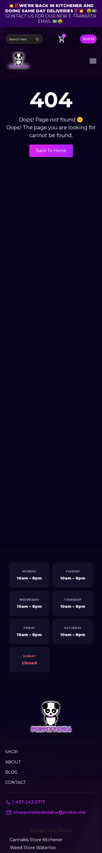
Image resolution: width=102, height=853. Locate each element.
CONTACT (15, 782)
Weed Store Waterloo (33, 847)
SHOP (11, 751)
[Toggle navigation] (93, 61)
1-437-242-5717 (28, 802)
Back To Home (51, 150)
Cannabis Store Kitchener (36, 839)
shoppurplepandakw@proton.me (49, 812)
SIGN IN (88, 39)
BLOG (11, 772)
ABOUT (13, 762)
